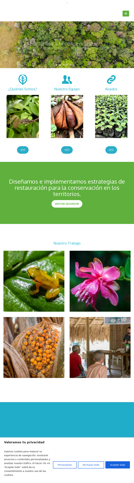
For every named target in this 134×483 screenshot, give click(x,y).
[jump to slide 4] (70, 64)
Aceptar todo (117, 465)
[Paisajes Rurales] (67, 430)
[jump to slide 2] (63, 64)
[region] (67, 460)
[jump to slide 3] (67, 64)
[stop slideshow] (77, 64)
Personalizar (65, 465)
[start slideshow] (57, 64)
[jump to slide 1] (60, 64)
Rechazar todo (91, 465)
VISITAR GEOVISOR (67, 203)
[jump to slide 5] (73, 64)
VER (22, 150)
